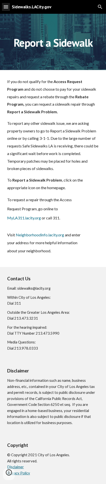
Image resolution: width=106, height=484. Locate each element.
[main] (53, 41)
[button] (6, 7)
